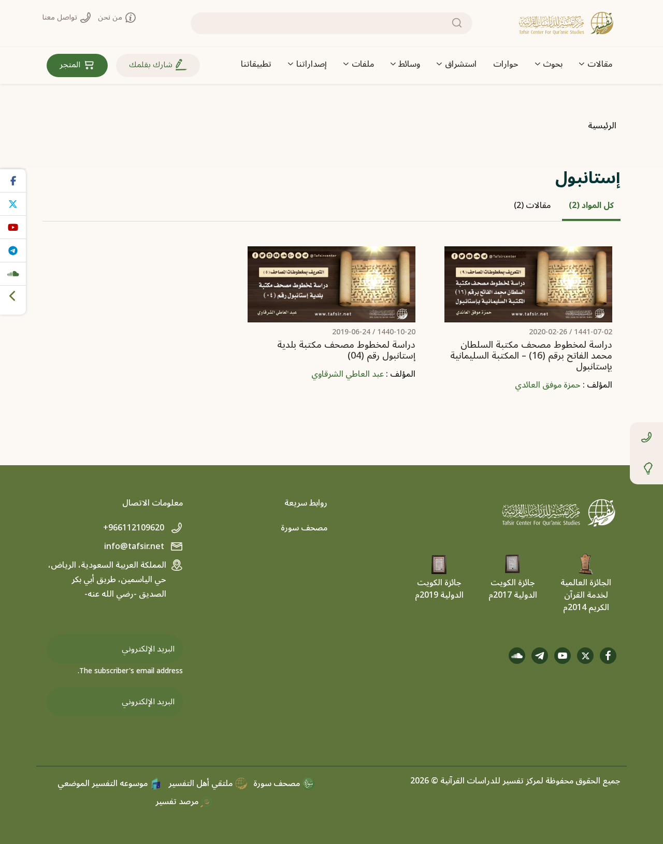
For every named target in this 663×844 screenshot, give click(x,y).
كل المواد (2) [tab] (591, 205)
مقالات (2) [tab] (532, 205)
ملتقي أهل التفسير (201, 783)
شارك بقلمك (152, 64)
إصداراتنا (311, 64)
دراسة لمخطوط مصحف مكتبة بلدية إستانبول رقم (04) (346, 350)
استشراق (461, 64)
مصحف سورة (304, 528)
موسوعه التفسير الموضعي (103, 783)
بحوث (553, 64)
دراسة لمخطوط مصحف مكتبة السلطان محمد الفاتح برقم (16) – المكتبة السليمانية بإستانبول (531, 355)
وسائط (409, 64)
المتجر (71, 64)
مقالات (599, 64)
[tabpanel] (331, 327)
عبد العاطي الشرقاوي (347, 374)
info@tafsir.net (135, 546)
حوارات (505, 64)
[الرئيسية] (566, 23)
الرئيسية (602, 126)
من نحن (111, 17)
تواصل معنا (60, 17)
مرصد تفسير (177, 801)
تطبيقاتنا (256, 64)
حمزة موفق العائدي (548, 385)
